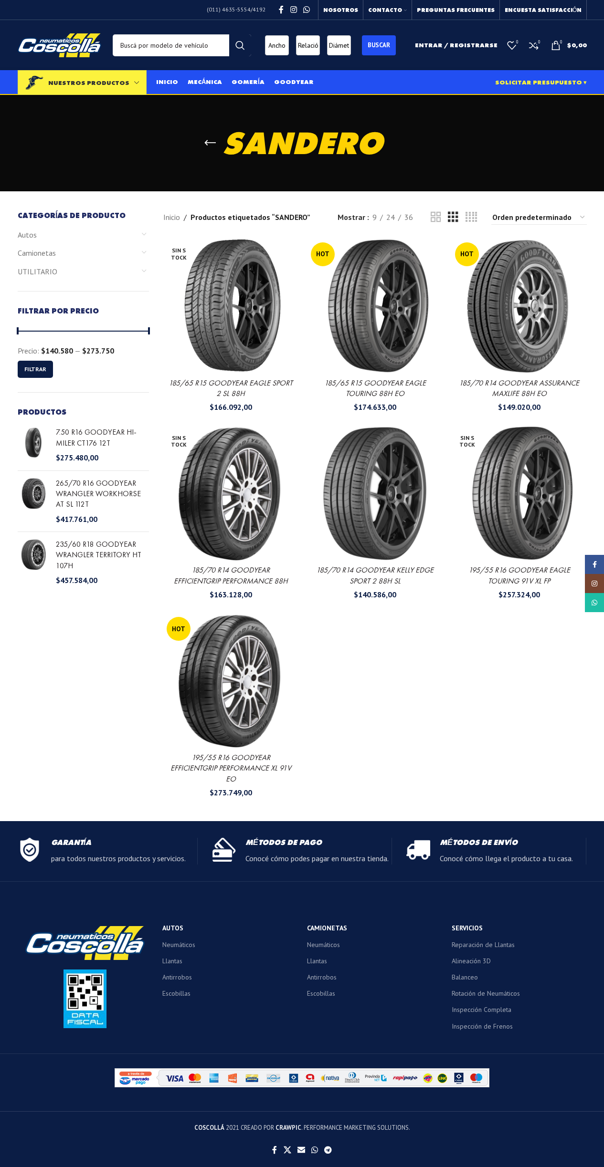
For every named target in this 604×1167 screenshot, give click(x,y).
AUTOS (172, 928)
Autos (27, 235)
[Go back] (210, 143)
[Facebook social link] (281, 9)
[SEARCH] (240, 45)
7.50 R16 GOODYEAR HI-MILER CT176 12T (96, 437)
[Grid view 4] (471, 217)
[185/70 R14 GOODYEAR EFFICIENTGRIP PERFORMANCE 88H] (230, 493)
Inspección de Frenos (482, 1026)
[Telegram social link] (328, 1150)
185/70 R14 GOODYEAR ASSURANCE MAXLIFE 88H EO (519, 388)
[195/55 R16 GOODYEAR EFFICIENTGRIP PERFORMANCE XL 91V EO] (230, 681)
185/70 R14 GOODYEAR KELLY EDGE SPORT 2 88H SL (375, 575)
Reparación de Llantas (483, 944)
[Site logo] (59, 44)
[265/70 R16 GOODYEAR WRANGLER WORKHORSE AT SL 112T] (33, 501)
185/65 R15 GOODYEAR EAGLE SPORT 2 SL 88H (231, 388)
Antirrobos (177, 977)
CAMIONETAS (327, 928)
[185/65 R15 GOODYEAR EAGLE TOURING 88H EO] (374, 306)
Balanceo (465, 977)
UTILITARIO (37, 271)
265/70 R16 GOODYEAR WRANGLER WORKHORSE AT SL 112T (98, 494)
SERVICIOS (467, 928)
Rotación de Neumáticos (486, 993)
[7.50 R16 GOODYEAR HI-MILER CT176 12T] (33, 445)
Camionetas (37, 253)
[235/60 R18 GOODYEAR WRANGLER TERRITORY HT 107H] (33, 562)
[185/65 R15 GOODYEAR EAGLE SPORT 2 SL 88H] (230, 306)
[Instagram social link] (293, 9)
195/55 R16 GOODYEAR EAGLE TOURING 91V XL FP (519, 575)
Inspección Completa (481, 1009)
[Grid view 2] (436, 217)
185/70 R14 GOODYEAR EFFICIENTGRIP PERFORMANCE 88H (231, 575)
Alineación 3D (471, 961)
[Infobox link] (107, 851)
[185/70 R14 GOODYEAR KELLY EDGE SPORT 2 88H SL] (374, 493)
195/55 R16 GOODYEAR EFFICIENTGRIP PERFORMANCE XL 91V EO (230, 768)
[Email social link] (301, 1150)
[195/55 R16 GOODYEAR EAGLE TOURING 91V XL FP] (519, 493)
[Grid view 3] (453, 217)
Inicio (171, 217)
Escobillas (176, 993)
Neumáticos (178, 944)
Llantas (172, 961)
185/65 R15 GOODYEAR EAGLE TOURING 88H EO (375, 388)
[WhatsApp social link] (306, 9)
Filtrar (35, 369)
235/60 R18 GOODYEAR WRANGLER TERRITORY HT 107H (98, 555)
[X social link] (287, 1150)
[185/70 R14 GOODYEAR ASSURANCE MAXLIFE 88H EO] (519, 306)
